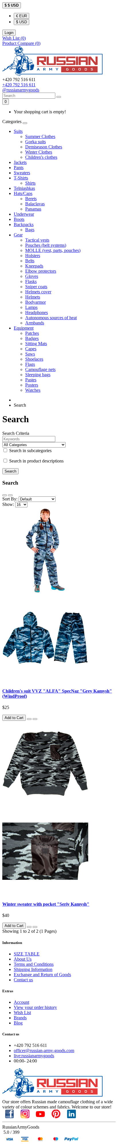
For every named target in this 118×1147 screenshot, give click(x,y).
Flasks (31, 281)
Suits (18, 131)
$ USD (21, 22)
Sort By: (9, 498)
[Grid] (10, 495)
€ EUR (21, 16)
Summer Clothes (40, 136)
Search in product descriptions (36, 460)
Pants (18, 167)
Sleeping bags (37, 374)
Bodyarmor (35, 302)
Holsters (32, 255)
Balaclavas (35, 203)
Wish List (22, 1012)
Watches (32, 390)
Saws (30, 353)
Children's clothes (41, 157)
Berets (31, 198)
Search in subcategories (30, 450)
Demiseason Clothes (43, 146)
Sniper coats (36, 286)
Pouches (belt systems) (45, 245)
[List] (4, 495)
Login (9, 32)
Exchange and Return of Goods (42, 974)
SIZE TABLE (27, 953)
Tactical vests (37, 240)
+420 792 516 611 (19, 84)
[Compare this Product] (35, 719)
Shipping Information (33, 969)
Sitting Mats (36, 343)
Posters (31, 385)
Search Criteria (15, 433)
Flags (30, 364)
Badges (32, 338)
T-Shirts (21, 177)
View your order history (35, 1007)
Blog (18, 1022)
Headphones (36, 312)
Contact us (23, 979)
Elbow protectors (40, 271)
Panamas (33, 209)
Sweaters (22, 172)
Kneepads (34, 265)
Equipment (24, 328)
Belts (29, 260)
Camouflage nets (40, 369)
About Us (23, 959)
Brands (20, 1017)
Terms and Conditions (34, 964)
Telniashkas (24, 188)
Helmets (32, 297)
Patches (32, 333)
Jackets (20, 162)
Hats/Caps (23, 193)
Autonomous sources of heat (51, 317)
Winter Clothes (38, 152)
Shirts (30, 183)
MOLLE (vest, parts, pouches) (52, 250)
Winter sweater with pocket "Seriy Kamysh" (45, 904)
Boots (19, 219)
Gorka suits (35, 141)
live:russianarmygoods (34, 1055)
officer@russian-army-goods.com (44, 1050)
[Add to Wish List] (29, 719)
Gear (18, 234)
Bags (29, 229)
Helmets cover (38, 291)
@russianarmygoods (20, 89)
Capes (30, 348)
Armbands (34, 322)
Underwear (24, 214)
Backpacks (24, 224)
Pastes (30, 379)
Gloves (31, 276)
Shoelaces (34, 359)
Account (21, 1002)
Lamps (31, 307)
